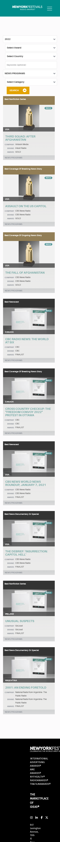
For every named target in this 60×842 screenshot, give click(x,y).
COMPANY (9, 144)
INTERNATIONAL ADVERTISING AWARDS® (39, 762)
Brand (10, 148)
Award (10, 152)
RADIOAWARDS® (39, 780)
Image (48, 108)
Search (14, 90)
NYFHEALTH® (37, 776)
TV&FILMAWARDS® (40, 784)
